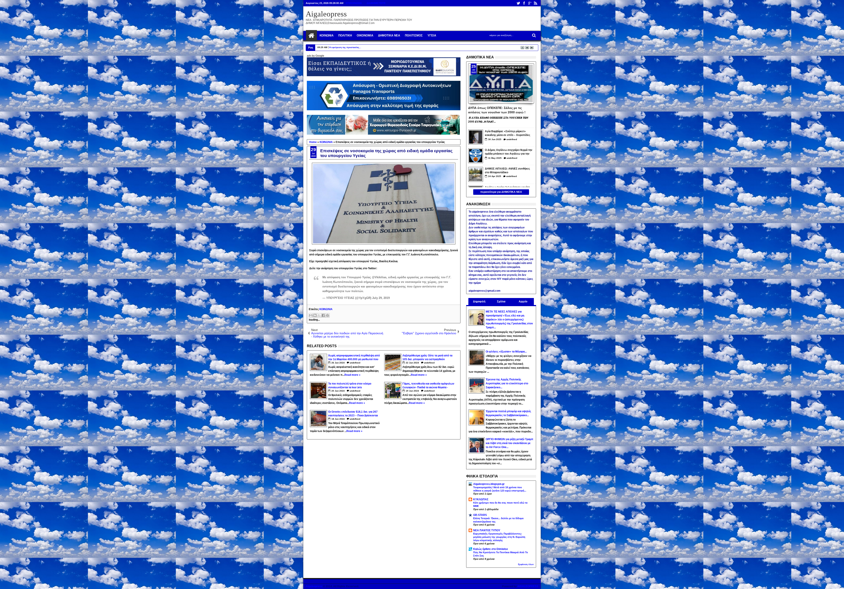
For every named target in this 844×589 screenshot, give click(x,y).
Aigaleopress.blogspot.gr (489, 484)
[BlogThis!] (315, 315)
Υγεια (431, 35)
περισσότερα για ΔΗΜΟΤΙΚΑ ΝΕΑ (501, 191)
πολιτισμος (414, 35)
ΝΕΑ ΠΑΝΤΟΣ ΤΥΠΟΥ (486, 530)
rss (535, 3)
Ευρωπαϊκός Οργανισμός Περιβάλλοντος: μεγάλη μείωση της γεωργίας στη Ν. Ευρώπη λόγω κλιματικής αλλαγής (499, 537)
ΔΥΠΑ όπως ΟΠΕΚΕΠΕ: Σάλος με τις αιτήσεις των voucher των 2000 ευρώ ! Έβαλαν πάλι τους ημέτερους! (497, 110)
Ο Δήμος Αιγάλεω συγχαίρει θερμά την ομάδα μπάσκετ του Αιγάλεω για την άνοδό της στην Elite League (508, 152)
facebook (524, 3)
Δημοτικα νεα (389, 35)
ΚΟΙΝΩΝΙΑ (326, 309)
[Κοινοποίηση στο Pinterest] (327, 315)
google (530, 3)
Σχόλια (501, 301)
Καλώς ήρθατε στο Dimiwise (490, 549)
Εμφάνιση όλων (526, 564)
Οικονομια (365, 35)
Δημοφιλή (479, 301)
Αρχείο (523, 301)
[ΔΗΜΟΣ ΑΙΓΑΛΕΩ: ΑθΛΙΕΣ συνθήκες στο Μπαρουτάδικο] (475, 174)
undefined (355, 362)
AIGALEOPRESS (527, 586)
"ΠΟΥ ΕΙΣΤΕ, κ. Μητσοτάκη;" (343, 47)
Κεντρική (311, 35)
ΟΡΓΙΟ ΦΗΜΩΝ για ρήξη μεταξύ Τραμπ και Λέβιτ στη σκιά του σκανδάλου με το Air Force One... (509, 443)
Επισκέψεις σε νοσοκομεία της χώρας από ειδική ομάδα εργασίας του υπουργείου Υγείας (386, 153)
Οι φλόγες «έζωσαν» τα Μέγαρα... (506, 351)
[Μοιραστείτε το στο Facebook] (323, 315)
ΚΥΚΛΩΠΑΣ (480, 499)
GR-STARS (480, 515)
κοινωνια (326, 35)
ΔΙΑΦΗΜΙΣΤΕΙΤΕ (376, 3)
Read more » (352, 374)
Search (533, 35)
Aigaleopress (326, 14)
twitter (518, 3)
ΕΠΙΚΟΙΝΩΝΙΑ (354, 3)
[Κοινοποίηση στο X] (319, 315)
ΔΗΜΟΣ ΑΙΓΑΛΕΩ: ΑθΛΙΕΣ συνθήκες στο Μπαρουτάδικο (507, 170)
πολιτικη (345, 35)
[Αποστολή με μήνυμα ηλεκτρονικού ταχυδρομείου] (311, 315)
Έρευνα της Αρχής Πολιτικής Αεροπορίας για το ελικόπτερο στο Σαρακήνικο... (507, 383)
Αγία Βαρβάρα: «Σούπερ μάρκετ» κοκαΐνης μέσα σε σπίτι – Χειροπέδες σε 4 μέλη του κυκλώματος (507, 133)
